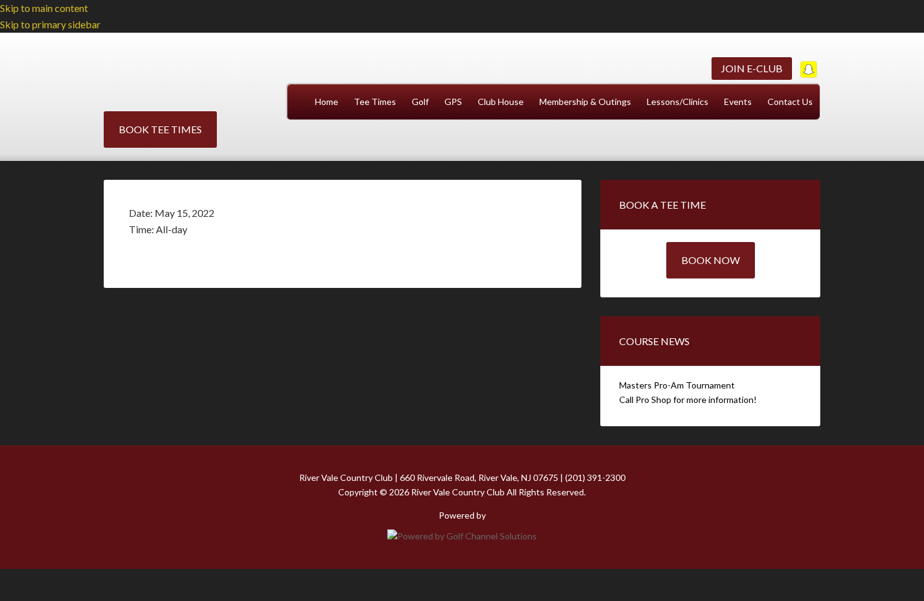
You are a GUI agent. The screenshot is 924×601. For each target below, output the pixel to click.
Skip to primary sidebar (50, 24)
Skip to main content (44, 8)
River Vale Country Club (185, 78)
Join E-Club (752, 68)
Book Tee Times (160, 129)
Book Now (710, 260)
